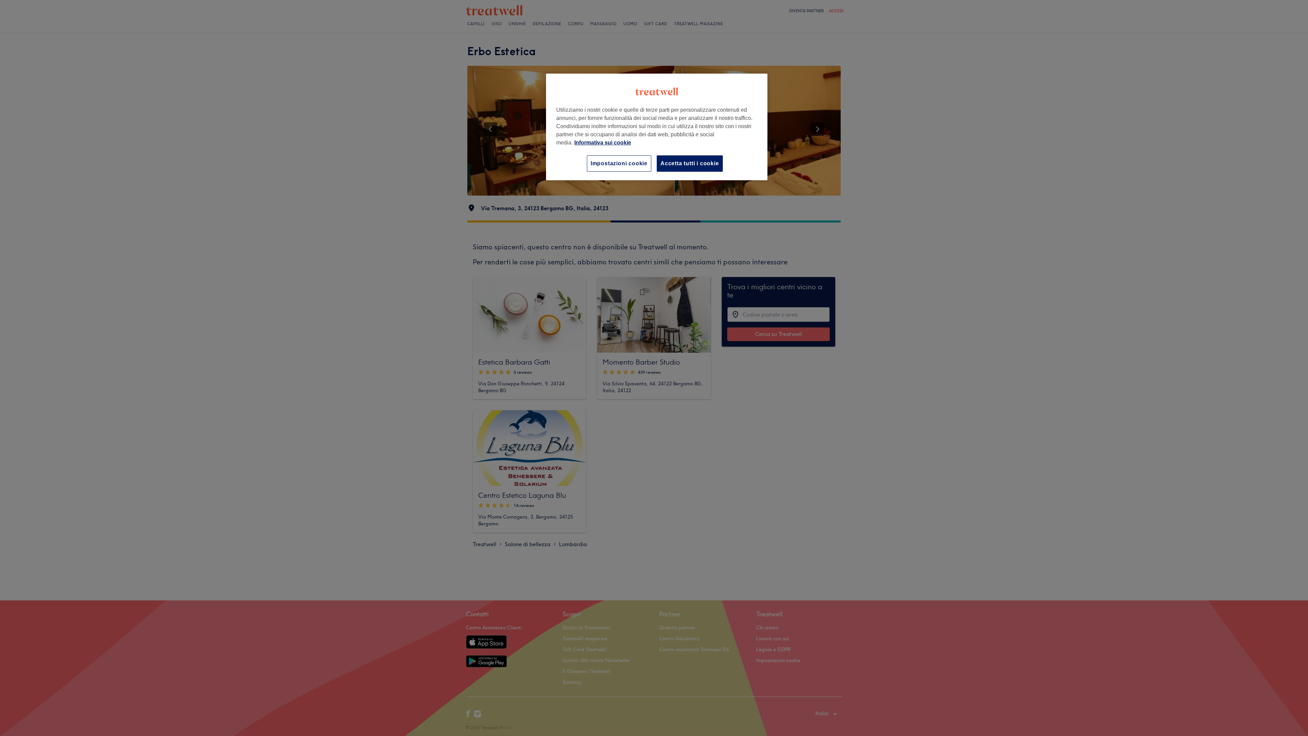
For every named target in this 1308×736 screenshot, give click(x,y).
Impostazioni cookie (619, 163)
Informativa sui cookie (602, 142)
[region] (656, 127)
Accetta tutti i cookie (689, 163)
